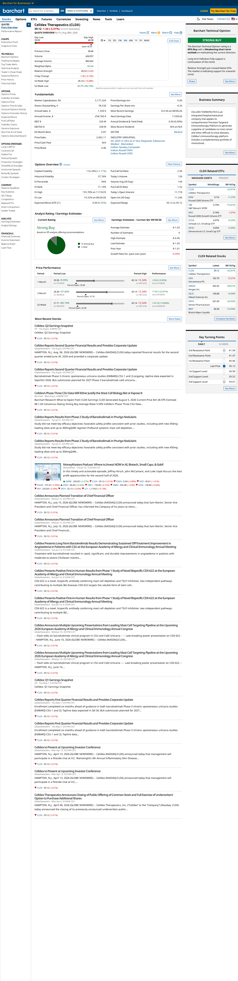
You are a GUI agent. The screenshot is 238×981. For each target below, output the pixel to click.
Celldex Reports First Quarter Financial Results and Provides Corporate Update (83, 699)
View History (174, 164)
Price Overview (9, 27)
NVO (141, 481)
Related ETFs (7, 203)
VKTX (63, 488)
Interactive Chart (9, 42)
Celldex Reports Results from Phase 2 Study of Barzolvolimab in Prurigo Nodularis (85, 417)
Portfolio (114, 10)
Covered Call (7, 150)
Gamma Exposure (10, 128)
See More (176, 94)
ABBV (115, 485)
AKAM (40, 485)
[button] (234, 19)
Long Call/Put (8, 146)
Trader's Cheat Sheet (11, 72)
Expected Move (9, 117)
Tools (108, 19)
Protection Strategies (11, 162)
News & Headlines (10, 187)
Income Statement (10, 240)
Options (21, 19)
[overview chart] (140, 64)
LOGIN (204, 11)
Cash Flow (6, 247)
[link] (178, 32)
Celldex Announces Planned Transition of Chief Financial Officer (74, 495)
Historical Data (8, 83)
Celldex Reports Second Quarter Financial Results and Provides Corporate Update (85, 345)
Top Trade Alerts (9, 64)
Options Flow (8, 101)
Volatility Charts (9, 124)
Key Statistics (7, 191)
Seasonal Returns (10, 75)
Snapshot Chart (9, 45)
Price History (7, 79)
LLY (86, 488)
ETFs (34, 19)
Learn (120, 19)
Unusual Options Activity (13, 109)
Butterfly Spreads (10, 173)
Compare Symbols (225, 318)
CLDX (39, 338)
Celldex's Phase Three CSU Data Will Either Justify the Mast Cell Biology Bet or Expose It (88, 393)
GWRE (69, 481)
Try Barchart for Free (223, 11)
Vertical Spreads (9, 158)
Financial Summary (10, 236)
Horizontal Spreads (10, 169)
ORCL (90, 485)
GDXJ (140, 485)
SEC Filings (6, 195)
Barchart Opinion (9, 56)
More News (175, 318)
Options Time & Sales (11, 105)
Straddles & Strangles (12, 165)
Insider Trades (8, 210)
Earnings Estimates (10, 221)
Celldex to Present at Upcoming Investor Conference (67, 747)
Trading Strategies (10, 60)
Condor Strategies (10, 177)
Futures (46, 19)
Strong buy (212, 40)
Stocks (6, 19)
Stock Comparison (10, 206)
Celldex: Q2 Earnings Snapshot (53, 326)
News (96, 19)
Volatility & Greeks (10, 98)
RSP (39, 488)
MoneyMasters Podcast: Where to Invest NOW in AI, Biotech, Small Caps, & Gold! (113, 464)
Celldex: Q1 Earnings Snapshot (53, 680)
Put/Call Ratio (8, 120)
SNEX (65, 485)
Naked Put (6, 154)
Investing (81, 19)
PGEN (119, 481)
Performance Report (11, 31)
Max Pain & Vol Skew (11, 132)
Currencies (63, 19)
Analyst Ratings (9, 225)
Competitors (7, 199)
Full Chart (174, 40)
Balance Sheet (8, 243)
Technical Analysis (10, 68)
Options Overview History (14, 113)
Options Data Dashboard (13, 135)
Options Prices (8, 94)
